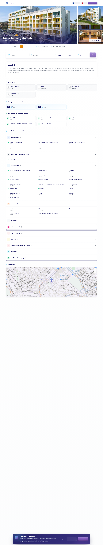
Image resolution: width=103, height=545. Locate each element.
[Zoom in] (95, 269)
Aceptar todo (83, 539)
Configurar (62, 539)
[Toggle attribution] (7, 295)
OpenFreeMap (11, 295)
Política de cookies (43, 541)
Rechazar (71, 539)
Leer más (10, 75)
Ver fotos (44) (96, 40)
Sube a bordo (92, 3)
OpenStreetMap (28, 295)
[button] (51, 280)
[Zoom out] (95, 272)
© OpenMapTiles (17, 295)
